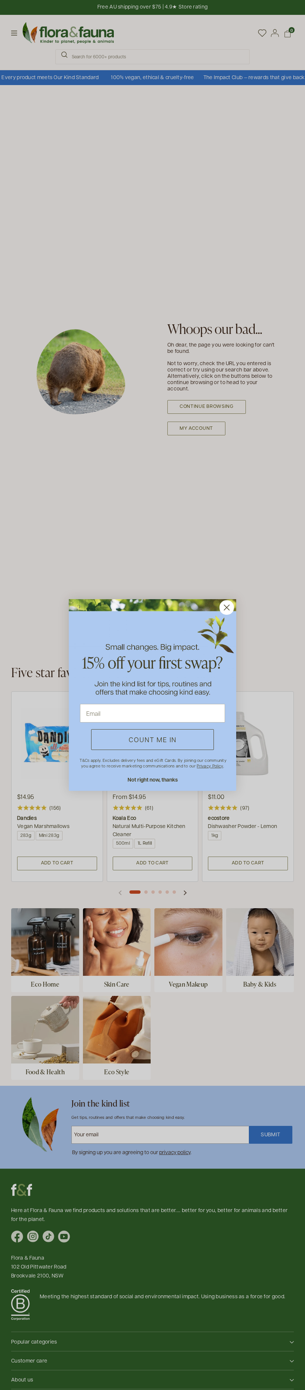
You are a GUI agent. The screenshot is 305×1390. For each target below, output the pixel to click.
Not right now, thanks (153, 779)
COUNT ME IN (153, 739)
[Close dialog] (226, 607)
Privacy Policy (210, 766)
